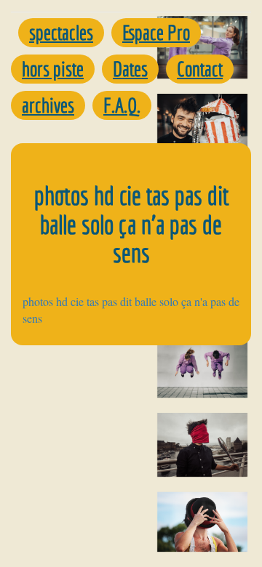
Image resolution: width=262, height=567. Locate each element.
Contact (200, 69)
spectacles (61, 32)
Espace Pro (156, 32)
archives (48, 105)
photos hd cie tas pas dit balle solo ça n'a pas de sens (131, 310)
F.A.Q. (121, 105)
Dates (130, 69)
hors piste (53, 69)
